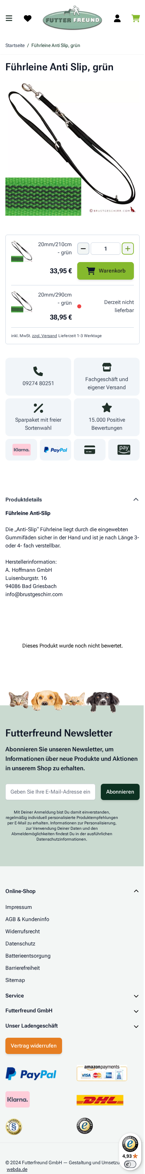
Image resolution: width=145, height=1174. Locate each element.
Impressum (18, 907)
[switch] (125, 1164)
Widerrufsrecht (22, 931)
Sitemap (15, 980)
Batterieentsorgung (28, 956)
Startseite (15, 45)
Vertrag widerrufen (34, 1039)
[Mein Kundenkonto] (117, 18)
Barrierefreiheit (22, 968)
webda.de (17, 1163)
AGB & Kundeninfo (27, 919)
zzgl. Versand (44, 335)
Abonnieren (120, 792)
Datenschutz (20, 943)
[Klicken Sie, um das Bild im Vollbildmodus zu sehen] (72, 148)
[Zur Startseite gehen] (72, 18)
